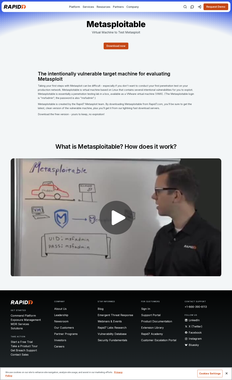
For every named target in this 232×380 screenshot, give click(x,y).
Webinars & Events (110, 321)
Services (88, 6)
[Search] (185, 7)
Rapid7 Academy (152, 334)
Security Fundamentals (112, 340)
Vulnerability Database (112, 334)
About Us (60, 308)
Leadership (61, 315)
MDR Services (20, 324)
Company (132, 6)
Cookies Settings (210, 373)
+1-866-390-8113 (196, 306)
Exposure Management (26, 319)
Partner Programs (66, 334)
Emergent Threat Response (115, 315)
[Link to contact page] (192, 7)
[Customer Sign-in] (199, 7)
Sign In (145, 308)
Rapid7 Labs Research (112, 327)
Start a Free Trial (22, 342)
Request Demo (215, 6)
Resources (103, 6)
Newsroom (61, 321)
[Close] (226, 373)
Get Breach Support (24, 350)
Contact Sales (20, 354)
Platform (74, 6)
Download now (116, 45)
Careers (59, 346)
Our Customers (64, 327)
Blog (100, 308)
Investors (60, 340)
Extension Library (152, 327)
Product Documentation (156, 321)
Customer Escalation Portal (158, 340)
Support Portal (150, 315)
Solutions (17, 328)
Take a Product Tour (24, 346)
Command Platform (23, 315)
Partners (118, 6)
